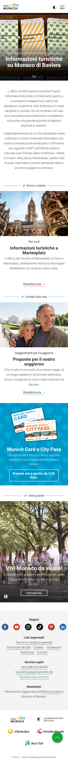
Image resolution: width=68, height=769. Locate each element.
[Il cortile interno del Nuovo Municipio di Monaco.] (34, 213)
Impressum (53, 647)
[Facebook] (5, 627)
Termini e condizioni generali (34, 642)
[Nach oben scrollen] (57, 737)
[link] (34, 284)
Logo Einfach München (18, 719)
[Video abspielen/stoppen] (5, 596)
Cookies (38, 647)
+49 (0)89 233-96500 (34, 667)
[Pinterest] (51, 627)
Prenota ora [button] (34, 593)
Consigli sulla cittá (36, 296)
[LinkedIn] (63, 627)
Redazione (27, 652)
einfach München (11, 6)
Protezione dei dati (19, 647)
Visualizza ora (32, 284)
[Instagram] (28, 627)
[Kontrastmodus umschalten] (54, 6)
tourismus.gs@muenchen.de (34, 672)
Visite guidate (36, 495)
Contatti (42, 652)
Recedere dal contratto (34, 677)
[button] (34, 475)
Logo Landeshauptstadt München (50, 719)
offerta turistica (51, 691)
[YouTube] (16, 627)
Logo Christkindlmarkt (50, 731)
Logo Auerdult (34, 743)
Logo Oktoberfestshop (18, 731)
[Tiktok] (39, 627)
